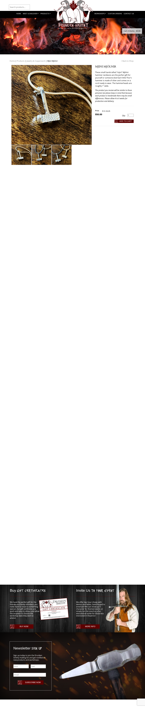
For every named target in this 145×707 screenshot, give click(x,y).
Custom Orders (115, 14)
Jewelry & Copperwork (36, 61)
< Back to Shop (127, 61)
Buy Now (24, 626)
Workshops (99, 14)
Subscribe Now (33, 682)
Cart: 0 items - (132, 31)
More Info (90, 626)
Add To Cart (125, 121)
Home (18, 14)
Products (44, 14)
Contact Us (129, 14)
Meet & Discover (30, 14)
